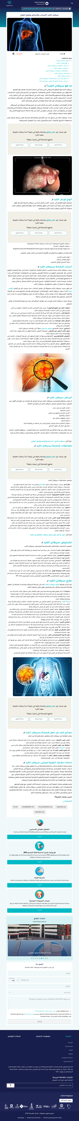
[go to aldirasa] (54, 1106)
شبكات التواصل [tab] (14, 1036)
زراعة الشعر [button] (58, 145)
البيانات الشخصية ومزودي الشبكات (52, 1117)
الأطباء (71, 1050)
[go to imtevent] (69, 1106)
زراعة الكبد (66, 602)
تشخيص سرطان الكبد (62, 73)
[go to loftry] (11, 1106)
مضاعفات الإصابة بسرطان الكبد (57, 71)
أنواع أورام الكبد (62, 63)
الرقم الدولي (11, 978)
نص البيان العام (28, 1014)
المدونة (58, 8)
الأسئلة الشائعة (68, 1061)
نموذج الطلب (21, 1117)
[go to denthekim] (24, 1106)
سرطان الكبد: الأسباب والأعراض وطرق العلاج (38, 8)
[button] (47, 958)
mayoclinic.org (61, 807)
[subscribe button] (10, 1085)
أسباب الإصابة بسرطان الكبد (58, 66)
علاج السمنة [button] (39, 145)
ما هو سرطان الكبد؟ (63, 61)
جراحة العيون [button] (20, 145)
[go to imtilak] (31, 1106)
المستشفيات (69, 1046)
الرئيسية (65, 8)
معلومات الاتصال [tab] (43, 1036)
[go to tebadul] (39, 1106)
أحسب (39, 836)
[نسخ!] (45, 86)
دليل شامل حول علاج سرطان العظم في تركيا (47, 535)
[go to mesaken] (5, 1106)
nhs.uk (15, 807)
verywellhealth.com (28, 807)
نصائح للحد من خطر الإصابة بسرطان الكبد (53, 79)
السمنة (62, 748)
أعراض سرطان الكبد (61, 68)
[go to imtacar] (46, 1106)
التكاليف (70, 1054)
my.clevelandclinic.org (45, 807)
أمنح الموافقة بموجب (51, 1011)
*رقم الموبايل (23, 979)
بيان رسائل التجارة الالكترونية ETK (45, 1011)
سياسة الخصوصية (67, 1058)
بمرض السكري (46, 328)
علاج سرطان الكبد (63, 76)
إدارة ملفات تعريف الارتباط (33, 1117)
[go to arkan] (61, 1106)
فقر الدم (42, 485)
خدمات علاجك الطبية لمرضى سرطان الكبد (53, 81)
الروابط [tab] (68, 1036)
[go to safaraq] (17, 1106)
